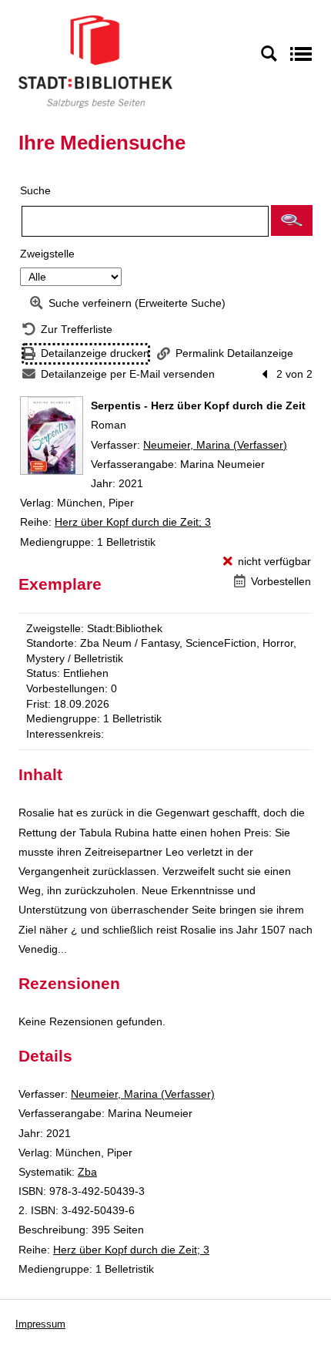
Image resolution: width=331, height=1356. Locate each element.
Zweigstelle (47, 253)
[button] (292, 220)
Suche (35, 190)
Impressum (40, 1324)
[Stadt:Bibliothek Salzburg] (95, 61)
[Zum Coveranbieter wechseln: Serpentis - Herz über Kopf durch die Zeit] (51, 435)
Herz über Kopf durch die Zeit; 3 (133, 522)
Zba (87, 1172)
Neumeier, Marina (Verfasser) (215, 445)
